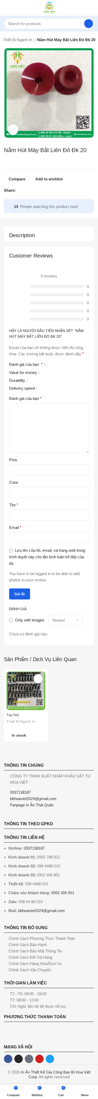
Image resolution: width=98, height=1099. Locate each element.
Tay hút (13, 715)
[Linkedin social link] (38, 190)
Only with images (29, 620)
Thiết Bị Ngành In (18, 39)
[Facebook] (8, 1059)
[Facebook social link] (20, 190)
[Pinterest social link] (32, 190)
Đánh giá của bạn (26, 364)
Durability (17, 380)
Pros (13, 460)
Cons (13, 482)
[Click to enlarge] (13, 129)
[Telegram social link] (44, 190)
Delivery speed (22, 388)
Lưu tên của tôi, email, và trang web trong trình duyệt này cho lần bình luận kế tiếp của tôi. (47, 557)
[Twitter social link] (26, 190)
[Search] (88, 23)
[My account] (92, 8)
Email (15, 527)
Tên (13, 505)
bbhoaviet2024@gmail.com (41, 910)
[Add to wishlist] (38, 678)
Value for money (23, 373)
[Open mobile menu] (6, 8)
